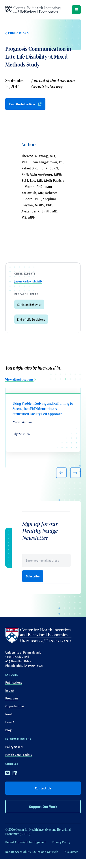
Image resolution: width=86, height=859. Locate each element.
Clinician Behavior (29, 304)
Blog (8, 730)
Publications (13, 682)
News (9, 714)
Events (9, 722)
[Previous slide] (61, 472)
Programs (11, 698)
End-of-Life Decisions (31, 319)
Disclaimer (71, 851)
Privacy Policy (61, 842)
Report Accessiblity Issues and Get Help (31, 851)
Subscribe (32, 576)
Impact (9, 690)
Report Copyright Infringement (26, 842)
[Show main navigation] (76, 9)
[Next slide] (75, 472)
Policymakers (14, 746)
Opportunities (14, 706)
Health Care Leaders (18, 754)
